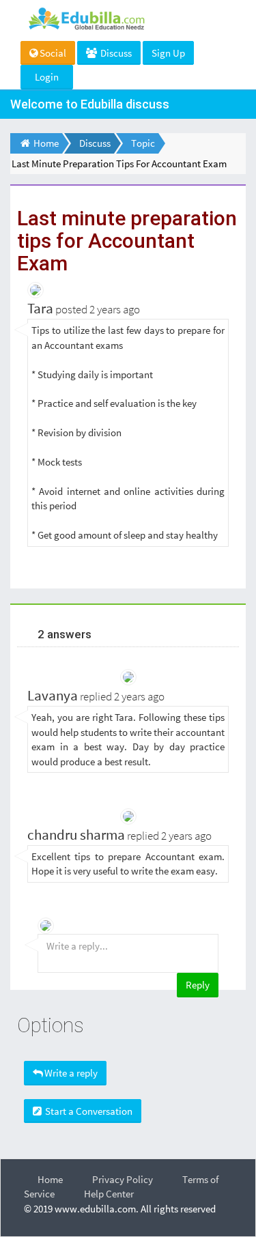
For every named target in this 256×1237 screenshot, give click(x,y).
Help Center (109, 1193)
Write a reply (71, 1072)
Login (47, 76)
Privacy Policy (122, 1179)
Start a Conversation (87, 1111)
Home (50, 1179)
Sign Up (168, 52)
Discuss (115, 52)
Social (53, 52)
